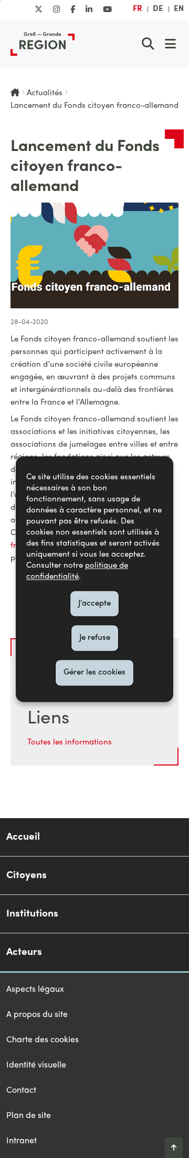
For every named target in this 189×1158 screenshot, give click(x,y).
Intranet (21, 1141)
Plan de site (28, 1116)
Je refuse (94, 638)
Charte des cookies (42, 1040)
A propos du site (37, 1015)
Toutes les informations (69, 742)
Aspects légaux (35, 989)
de (158, 9)
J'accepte (94, 603)
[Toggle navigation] (170, 43)
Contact (21, 1090)
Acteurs (24, 952)
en (179, 9)
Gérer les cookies (94, 672)
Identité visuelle (36, 1065)
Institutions (32, 914)
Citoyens (26, 875)
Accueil (23, 837)
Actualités (44, 93)
